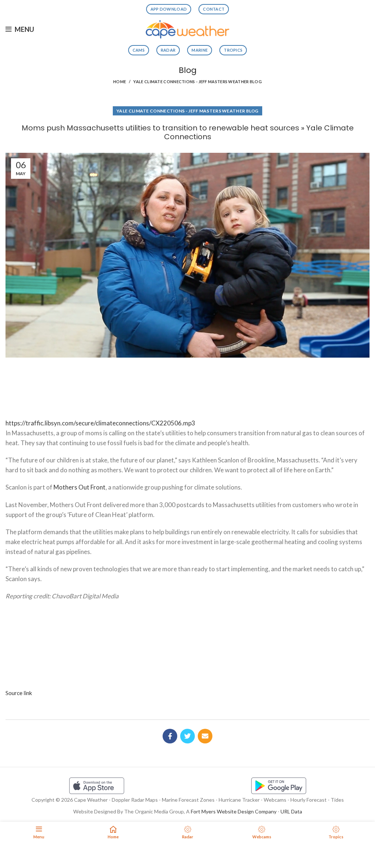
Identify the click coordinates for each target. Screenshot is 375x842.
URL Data (291, 811)
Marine (200, 50)
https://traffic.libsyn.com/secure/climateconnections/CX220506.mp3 (100, 423)
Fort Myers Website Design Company (233, 811)
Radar (168, 50)
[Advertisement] (187, 385)
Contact (213, 9)
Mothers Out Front (79, 487)
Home (119, 81)
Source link (18, 693)
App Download (169, 9)
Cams (139, 50)
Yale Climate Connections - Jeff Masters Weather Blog (197, 81)
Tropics (233, 50)
